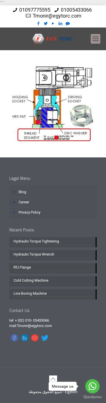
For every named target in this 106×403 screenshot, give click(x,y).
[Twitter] (46, 23)
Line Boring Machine (30, 293)
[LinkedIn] (60, 23)
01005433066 (76, 10)
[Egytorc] (53, 38)
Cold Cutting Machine (31, 280)
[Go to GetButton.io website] (92, 397)
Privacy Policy (29, 212)
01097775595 (34, 10)
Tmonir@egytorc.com (57, 16)
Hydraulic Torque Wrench (34, 254)
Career (24, 202)
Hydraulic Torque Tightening (36, 241)
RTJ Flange (22, 267)
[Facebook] (38, 23)
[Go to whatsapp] (92, 386)
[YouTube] (53, 23)
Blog (22, 192)
